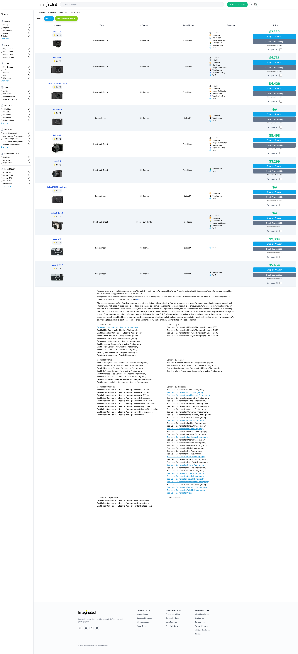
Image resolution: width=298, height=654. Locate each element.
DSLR (5, 75)
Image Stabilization (219, 40)
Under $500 (8, 49)
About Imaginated (202, 614)
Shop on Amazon (274, 36)
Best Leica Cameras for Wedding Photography (187, 487)
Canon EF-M (8, 175)
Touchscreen (217, 43)
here (138, 299)
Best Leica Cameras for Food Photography (185, 428)
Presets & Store (172, 626)
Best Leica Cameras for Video (179, 493)
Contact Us (199, 618)
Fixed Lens (7, 183)
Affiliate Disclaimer (202, 630)
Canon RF (7, 181)
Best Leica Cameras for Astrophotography (185, 392)
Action (5, 70)
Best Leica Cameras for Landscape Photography (188, 437)
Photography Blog (173, 614)
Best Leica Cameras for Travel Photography (185, 479)
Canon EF (7, 172)
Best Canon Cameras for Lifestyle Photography (117, 327)
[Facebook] (91, 628)
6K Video (7, 112)
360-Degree (8, 67)
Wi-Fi (214, 48)
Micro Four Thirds (10, 99)
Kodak (5, 33)
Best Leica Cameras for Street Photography (185, 473)
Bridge (5, 72)
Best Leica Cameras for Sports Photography (186, 465)
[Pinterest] (97, 628)
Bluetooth (7, 117)
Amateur (6, 160)
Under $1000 (8, 52)
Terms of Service (201, 626)
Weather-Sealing (218, 45)
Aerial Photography (10, 133)
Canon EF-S (7, 178)
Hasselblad (7, 30)
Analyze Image (142, 614)
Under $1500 (8, 54)
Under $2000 (8, 57)
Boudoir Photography (11, 144)
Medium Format (9, 96)
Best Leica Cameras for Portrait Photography (186, 456)
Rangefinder (100, 118)
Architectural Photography (13, 136)
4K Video (7, 109)
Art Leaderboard (143, 622)
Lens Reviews (171, 622)
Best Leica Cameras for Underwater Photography (188, 481)
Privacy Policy (200, 622)
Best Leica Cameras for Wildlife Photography (186, 490)
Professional (8, 163)
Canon (5, 25)
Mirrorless (7, 78)
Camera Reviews (172, 618)
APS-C (5, 91)
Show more (5, 39)
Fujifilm (6, 27)
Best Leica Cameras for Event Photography (185, 420)
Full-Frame (7, 94)
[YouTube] (86, 628)
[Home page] (48, 4)
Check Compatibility (274, 41)
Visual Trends (142, 626)
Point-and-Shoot (100, 40)
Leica (5, 36)
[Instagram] (80, 628)
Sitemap (198, 634)
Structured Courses (144, 618)
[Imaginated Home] (87, 612)
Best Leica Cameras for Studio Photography (186, 476)
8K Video (7, 114)
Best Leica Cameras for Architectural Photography (188, 395)
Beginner (6, 157)
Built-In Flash (8, 120)
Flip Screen (216, 38)
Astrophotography (10, 139)
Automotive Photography (13, 141)
